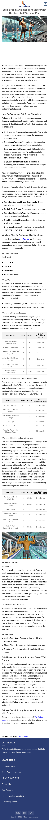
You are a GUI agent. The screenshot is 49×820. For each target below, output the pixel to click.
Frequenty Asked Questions (13, 796)
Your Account (7, 790)
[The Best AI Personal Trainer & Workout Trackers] (24, 4)
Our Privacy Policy (9, 802)
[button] (3, 4)
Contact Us (6, 784)
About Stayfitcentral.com (11, 772)
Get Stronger (23, 736)
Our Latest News (8, 766)
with (24, 239)
